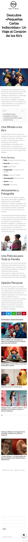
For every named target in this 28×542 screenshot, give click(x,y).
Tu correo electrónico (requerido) (13, 522)
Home (4, 494)
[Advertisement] (14, 54)
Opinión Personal (8, 119)
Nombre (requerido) (9, 515)
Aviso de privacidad (8, 499)
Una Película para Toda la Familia (12, 118)
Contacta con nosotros (9, 497)
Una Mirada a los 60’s (9, 114)
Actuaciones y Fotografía (10, 116)
